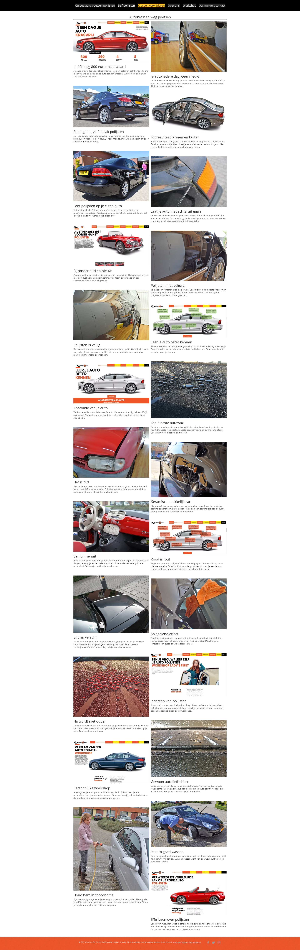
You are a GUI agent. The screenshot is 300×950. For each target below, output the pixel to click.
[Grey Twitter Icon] (213, 943)
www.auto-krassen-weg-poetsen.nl (187, 942)
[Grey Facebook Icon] (208, 943)
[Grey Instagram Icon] (219, 943)
